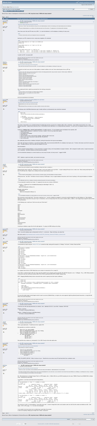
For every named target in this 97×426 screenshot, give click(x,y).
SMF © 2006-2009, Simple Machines (53, 423)
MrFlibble (5, 365)
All (8, 413)
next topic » (92, 15)
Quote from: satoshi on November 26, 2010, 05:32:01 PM (28, 368)
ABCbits (25, 22)
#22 (93, 62)
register (17, 7)
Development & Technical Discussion (20, 13)
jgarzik (4, 20)
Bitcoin (10, 13)
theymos (5, 62)
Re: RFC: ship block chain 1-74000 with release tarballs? (32, 20)
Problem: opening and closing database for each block (32, 99)
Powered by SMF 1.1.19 (42, 423)
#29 (93, 343)
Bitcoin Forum (5, 13)
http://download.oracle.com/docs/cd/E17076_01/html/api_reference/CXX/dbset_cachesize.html (45, 234)
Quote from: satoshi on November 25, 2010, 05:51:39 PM (28, 102)
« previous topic (86, 15)
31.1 (16, 9)
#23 (93, 100)
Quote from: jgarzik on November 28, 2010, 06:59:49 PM (27, 64)
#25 (93, 229)
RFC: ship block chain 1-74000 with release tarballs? (40, 13)
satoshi (4, 164)
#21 (93, 21)
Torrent (18, 9)
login (14, 7)
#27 (93, 304)
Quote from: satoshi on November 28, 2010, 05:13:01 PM (28, 24)
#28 (93, 322)
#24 (93, 164)
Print (93, 16)
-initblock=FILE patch (36, 244)
